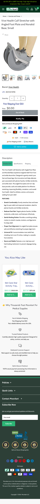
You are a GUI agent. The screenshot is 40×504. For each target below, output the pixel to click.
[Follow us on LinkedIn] (32, 460)
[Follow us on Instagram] (16, 460)
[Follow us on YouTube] (24, 460)
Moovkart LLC (25, 494)
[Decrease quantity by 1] (12, 98)
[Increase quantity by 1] (23, 98)
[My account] (32, 9)
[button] (20, 147)
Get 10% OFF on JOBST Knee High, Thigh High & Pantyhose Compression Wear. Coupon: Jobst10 (20, 3)
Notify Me (20, 119)
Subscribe (8, 424)
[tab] (7, 163)
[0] (36, 9)
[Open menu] (3, 9)
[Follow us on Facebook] (7, 460)
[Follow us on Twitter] (11, 460)
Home (4, 16)
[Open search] (27, 9)
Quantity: (5, 98)
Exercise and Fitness (14, 16)
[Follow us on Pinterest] (20, 460)
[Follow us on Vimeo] (28, 460)
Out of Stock (20, 112)
